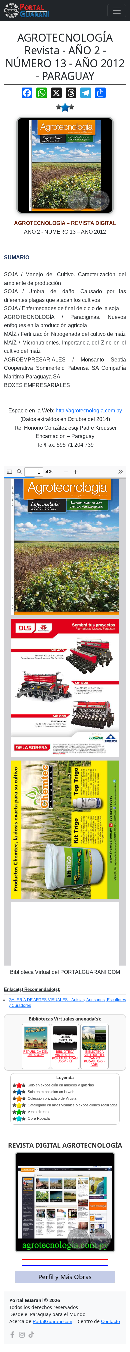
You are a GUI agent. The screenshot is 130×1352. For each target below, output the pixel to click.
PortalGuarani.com (52, 1321)
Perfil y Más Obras (65, 1276)
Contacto (110, 1321)
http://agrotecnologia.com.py (89, 410)
